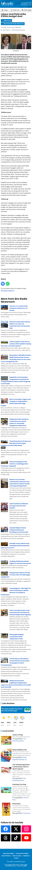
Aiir (25, 866)
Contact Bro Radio (22, 853)
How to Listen (16, 856)
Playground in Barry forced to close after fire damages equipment (15, 575)
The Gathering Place (19, 740)
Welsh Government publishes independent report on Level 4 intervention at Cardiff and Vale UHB (16, 684)
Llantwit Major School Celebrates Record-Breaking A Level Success (18, 530)
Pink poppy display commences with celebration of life (16, 636)
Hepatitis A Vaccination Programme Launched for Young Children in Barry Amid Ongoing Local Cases (15, 380)
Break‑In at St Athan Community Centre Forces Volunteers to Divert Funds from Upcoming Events (19, 482)
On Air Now (25, 4)
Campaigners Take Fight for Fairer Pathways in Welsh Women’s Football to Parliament (16, 591)
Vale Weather (8, 703)
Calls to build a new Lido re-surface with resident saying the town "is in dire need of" (16, 344)
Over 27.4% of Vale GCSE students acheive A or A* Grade (18, 308)
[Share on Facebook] (3, 284)
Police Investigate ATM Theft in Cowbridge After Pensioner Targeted (14, 464)
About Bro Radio (8, 853)
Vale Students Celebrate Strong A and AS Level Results (18, 506)
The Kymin (26, 813)
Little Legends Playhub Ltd (19, 758)
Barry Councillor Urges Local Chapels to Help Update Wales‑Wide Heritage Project (16, 402)
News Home (7, 20)
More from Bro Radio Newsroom (14, 24)
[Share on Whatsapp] (8, 284)
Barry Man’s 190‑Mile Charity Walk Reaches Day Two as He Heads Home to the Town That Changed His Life (16, 358)
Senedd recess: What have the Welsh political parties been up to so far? (15, 545)
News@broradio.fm (7, 291)
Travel (16, 858)
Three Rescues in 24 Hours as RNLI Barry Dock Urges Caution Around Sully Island (16, 443)
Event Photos (6, 856)
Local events (8, 731)
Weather (26, 856)
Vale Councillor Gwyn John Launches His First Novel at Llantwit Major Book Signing (20, 612)
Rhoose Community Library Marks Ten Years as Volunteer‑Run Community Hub (19, 325)
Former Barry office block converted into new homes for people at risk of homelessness (15, 662)
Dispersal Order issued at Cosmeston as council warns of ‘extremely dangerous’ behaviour (18, 422)
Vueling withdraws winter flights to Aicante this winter (20, 562)
